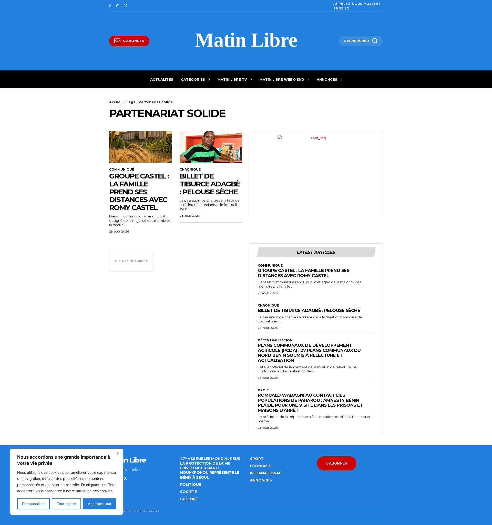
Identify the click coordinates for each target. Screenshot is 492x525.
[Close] (118, 453)
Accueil (115, 102)
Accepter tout (99, 503)
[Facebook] (109, 6)
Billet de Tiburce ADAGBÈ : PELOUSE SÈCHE (210, 184)
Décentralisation (275, 340)
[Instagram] (117, 6)
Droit (263, 390)
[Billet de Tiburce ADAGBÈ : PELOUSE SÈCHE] (211, 146)
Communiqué (121, 169)
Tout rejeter (66, 503)
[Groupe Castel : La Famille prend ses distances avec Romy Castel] (140, 146)
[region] (66, 482)
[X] (125, 6)
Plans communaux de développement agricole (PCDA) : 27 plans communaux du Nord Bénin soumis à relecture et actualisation (309, 353)
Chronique (190, 169)
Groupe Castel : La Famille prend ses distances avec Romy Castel (139, 192)
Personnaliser (33, 503)
